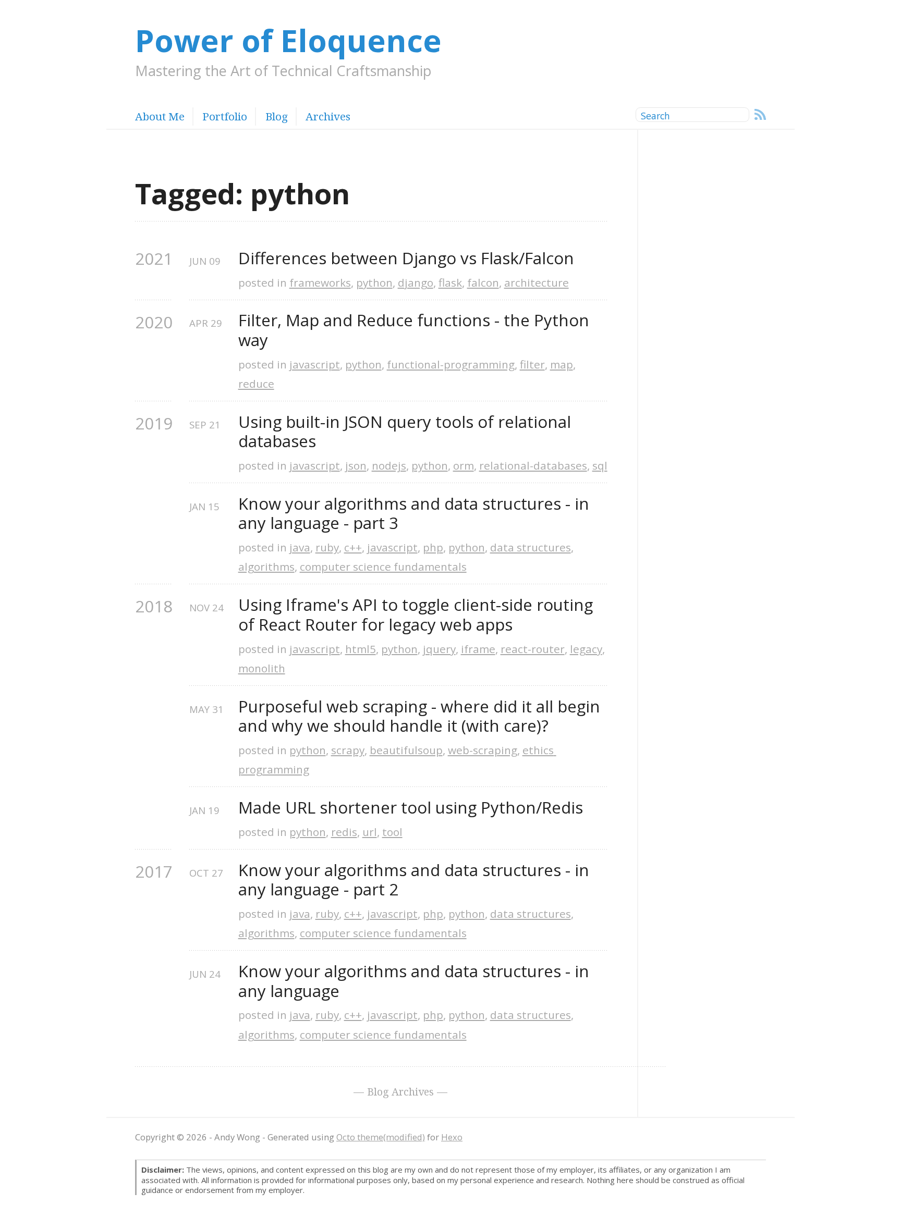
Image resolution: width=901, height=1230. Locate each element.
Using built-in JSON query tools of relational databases (406, 431)
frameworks (320, 282)
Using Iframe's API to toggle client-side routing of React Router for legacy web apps (417, 614)
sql (599, 465)
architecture (536, 282)
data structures (530, 547)
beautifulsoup (406, 750)
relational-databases (533, 465)
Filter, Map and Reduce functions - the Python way (415, 330)
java (299, 547)
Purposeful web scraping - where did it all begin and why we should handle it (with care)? (421, 716)
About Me (160, 116)
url (369, 832)
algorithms (266, 566)
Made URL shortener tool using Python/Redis (410, 807)
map (561, 364)
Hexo (451, 1137)
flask (450, 282)
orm (463, 465)
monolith (261, 668)
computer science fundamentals (383, 566)
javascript (314, 364)
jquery (439, 649)
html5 (360, 649)
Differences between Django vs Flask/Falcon (406, 258)
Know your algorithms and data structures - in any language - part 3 (415, 513)
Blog (276, 116)
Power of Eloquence (288, 40)
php (433, 547)
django (415, 282)
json (356, 465)
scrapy (347, 750)
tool (392, 832)
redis (344, 832)
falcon (483, 282)
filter (532, 364)
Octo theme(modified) (380, 1137)
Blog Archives (400, 1092)
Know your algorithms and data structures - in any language (415, 981)
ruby (327, 547)
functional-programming (451, 364)
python (374, 282)
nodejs (389, 465)
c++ (353, 547)
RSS (760, 114)
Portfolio (224, 116)
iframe (478, 649)
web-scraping (482, 750)
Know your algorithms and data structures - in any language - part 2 (415, 880)
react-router (533, 649)
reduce (256, 383)
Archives (328, 116)
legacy (586, 649)
